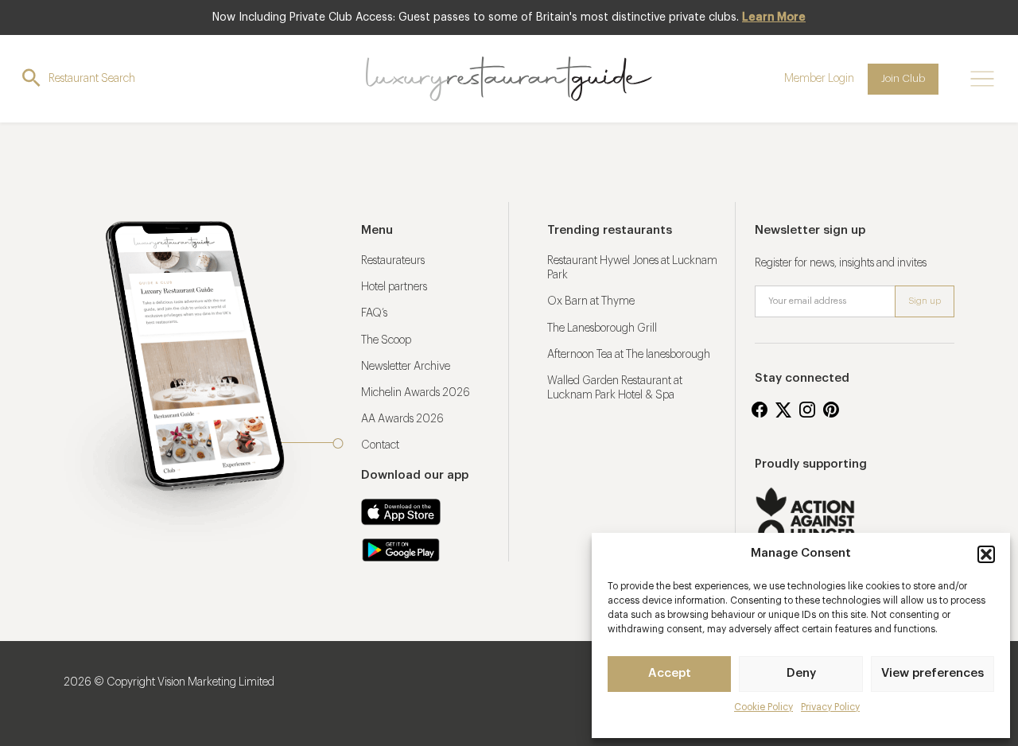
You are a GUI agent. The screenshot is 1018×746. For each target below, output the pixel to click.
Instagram (807, 410)
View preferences (932, 673)
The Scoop (386, 340)
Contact (380, 445)
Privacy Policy (830, 707)
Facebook (759, 410)
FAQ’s (374, 313)
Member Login (819, 78)
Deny (801, 673)
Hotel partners (394, 287)
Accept (669, 673)
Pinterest (831, 410)
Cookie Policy (763, 707)
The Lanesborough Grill (602, 328)
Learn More (774, 17)
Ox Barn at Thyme (591, 301)
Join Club (903, 78)
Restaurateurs (393, 260)
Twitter (783, 410)
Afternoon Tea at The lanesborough (628, 354)
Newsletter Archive (405, 366)
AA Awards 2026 (402, 419)
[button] (986, 554)
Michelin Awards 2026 (415, 392)
